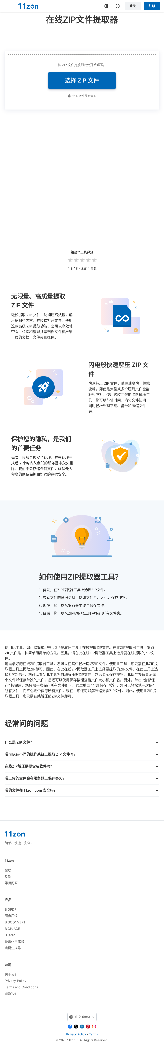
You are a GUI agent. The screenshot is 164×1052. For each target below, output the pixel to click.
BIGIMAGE (12, 929)
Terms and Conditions (21, 987)
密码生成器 (13, 948)
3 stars (82, 260)
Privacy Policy (15, 981)
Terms (93, 1034)
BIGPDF (10, 909)
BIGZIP (10, 935)
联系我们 (11, 994)
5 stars (94, 260)
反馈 (8, 877)
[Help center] (118, 6)
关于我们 (11, 974)
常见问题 (11, 883)
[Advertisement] (82, 37)
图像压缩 (11, 916)
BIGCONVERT (15, 922)
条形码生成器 (14, 941)
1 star (70, 260)
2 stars (76, 260)
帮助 (8, 870)
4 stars (88, 260)
